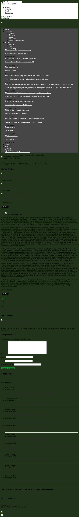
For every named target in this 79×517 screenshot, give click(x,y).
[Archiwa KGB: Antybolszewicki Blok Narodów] (19, 101)
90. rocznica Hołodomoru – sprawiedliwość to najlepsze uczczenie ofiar (37, 324)
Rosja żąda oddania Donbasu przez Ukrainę (22, 470)
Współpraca (12, 39)
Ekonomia (12, 35)
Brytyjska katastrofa (11, 70)
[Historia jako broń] (11, 136)
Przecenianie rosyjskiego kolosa (14, 309)
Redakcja (7, 7)
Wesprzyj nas (9, 13)
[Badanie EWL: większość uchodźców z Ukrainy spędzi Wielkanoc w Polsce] (28, 93)
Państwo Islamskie (32, 306)
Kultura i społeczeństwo (16, 41)
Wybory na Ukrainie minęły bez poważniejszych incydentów (22, 311)
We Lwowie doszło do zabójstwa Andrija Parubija (24, 415)
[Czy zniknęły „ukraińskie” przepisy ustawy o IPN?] (20, 58)
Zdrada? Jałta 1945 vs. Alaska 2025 (14, 177)
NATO (24, 306)
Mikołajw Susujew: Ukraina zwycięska (16, 113)
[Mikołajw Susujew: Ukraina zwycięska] (17, 110)
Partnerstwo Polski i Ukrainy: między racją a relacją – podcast (29, 393)
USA (55, 306)
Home (7, 29)
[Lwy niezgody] (10, 127)
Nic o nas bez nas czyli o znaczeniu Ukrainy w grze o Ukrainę (23, 122)
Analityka (7, 42)
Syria (44, 306)
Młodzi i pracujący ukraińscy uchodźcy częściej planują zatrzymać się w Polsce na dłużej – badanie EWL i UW (38, 88)
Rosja (40, 306)
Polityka (11, 33)
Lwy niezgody (9, 131)
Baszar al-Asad (9, 306)
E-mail (3, 361)
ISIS (16, 306)
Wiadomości (8, 31)
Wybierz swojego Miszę (10, 187)
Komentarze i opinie (12, 155)
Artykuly (11, 44)
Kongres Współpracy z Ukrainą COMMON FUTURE (25, 404)
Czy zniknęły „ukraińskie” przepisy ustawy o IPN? (19, 62)
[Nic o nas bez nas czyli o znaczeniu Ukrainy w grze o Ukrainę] (24, 119)
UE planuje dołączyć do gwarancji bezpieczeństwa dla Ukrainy (29, 440)
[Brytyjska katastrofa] (12, 67)
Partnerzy (8, 9)
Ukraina (51, 306)
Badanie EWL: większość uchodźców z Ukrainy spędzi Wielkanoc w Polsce (27, 96)
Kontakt (7, 11)
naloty (20, 306)
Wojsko (11, 37)
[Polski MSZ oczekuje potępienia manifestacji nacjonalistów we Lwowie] (27, 76)
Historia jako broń (10, 139)
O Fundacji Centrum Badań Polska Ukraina (17, 152)
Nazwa (3, 357)
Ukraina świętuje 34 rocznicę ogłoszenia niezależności (26, 459)
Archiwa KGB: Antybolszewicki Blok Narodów (18, 105)
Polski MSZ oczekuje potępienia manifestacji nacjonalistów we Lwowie (26, 79)
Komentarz (4, 354)
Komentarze (12, 48)
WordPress (12, 505)
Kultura (7, 146)
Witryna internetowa (7, 364)
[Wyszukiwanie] (1, 2)
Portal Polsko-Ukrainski (24, 505)
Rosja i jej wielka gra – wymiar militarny (17, 53)
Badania (11, 46)
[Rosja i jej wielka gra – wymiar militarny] (18, 50)
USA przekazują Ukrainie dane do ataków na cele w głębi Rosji (29, 429)
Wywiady (7, 144)
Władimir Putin (62, 306)
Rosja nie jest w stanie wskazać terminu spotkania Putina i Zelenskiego (32, 481)
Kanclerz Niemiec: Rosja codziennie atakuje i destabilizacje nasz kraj (31, 422)
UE (48, 306)
